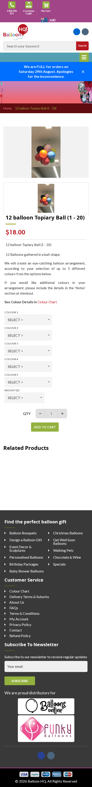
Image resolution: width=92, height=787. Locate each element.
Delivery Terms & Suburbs (29, 596)
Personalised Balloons (26, 557)
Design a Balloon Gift (25, 540)
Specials (59, 564)
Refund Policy (20, 635)
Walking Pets (63, 550)
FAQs (13, 608)
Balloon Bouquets (23, 533)
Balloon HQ (37, 781)
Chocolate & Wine (67, 557)
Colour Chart (47, 302)
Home (7, 108)
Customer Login (29, 12)
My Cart (47, 10)
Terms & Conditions (24, 613)
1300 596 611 (12, 12)
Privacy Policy (20, 624)
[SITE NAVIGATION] (84, 57)
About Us (16, 602)
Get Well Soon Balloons (64, 541)
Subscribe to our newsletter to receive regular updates (45, 657)
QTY (27, 413)
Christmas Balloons (68, 533)
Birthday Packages (23, 564)
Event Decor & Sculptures (20, 548)
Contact (15, 630)
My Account (18, 619)
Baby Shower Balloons (26, 571)
